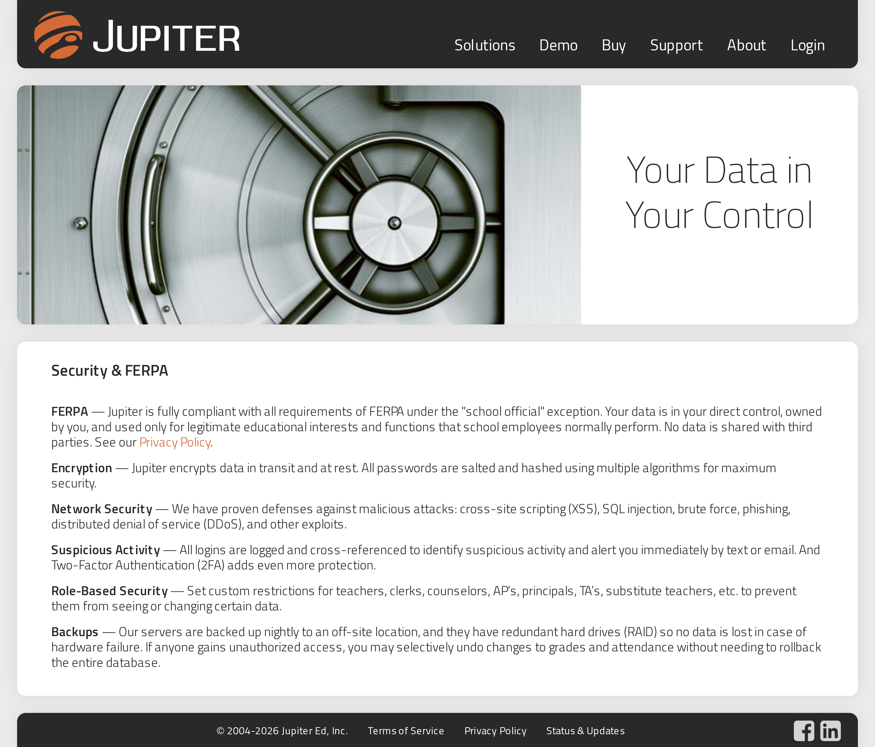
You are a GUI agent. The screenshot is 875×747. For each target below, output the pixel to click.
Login (808, 44)
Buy (614, 44)
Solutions (485, 44)
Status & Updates (585, 730)
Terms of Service (406, 730)
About (747, 44)
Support (676, 44)
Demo (558, 44)
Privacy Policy (174, 442)
